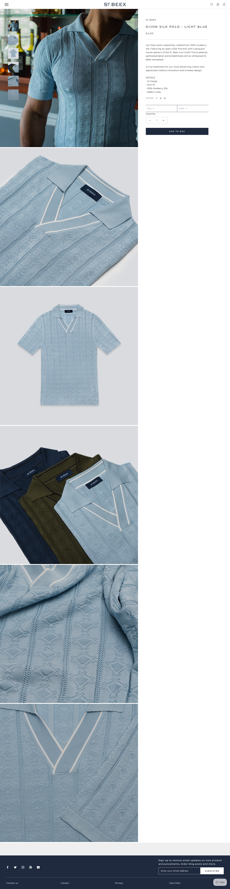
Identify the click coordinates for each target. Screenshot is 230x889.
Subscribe (212, 871)
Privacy (119, 883)
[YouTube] (38, 867)
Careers (65, 883)
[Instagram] (23, 867)
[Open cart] (224, 4)
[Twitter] (161, 98)
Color (182, 108)
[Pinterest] (165, 98)
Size (149, 108)
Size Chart (175, 883)
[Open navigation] (6, 4)
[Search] (211, 4)
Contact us (12, 883)
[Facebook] (157, 98)
